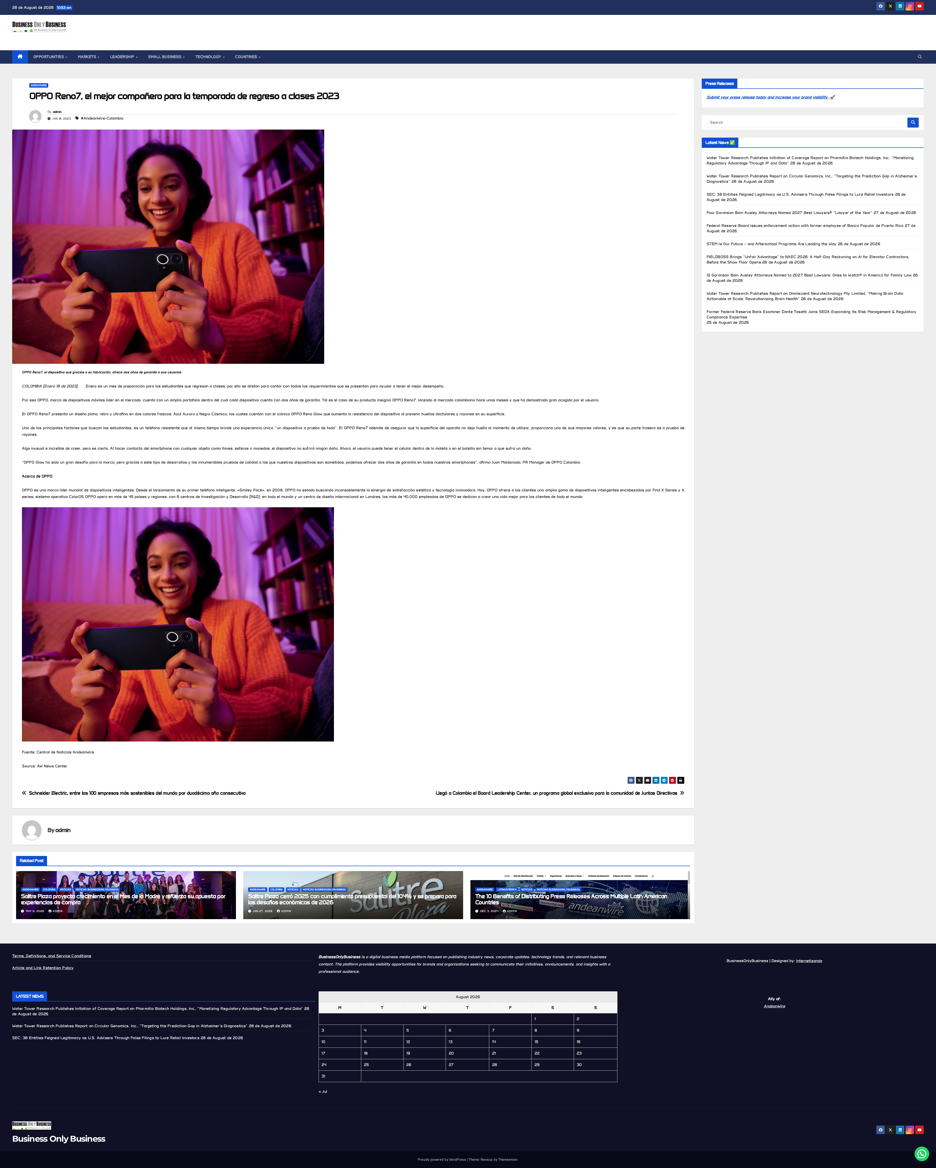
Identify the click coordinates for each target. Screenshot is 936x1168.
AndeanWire (39, 85)
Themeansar (508, 1159)
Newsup (487, 1159)
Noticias (65, 889)
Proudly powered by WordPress (442, 1159)
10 (323, 1041)
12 (408, 1041)
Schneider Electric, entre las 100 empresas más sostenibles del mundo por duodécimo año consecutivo (137, 793)
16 (578, 1041)
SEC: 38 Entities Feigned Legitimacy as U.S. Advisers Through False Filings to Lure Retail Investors (800, 194)
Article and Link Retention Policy (43, 967)
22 (537, 1053)
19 (408, 1053)
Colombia (49, 889)
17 (323, 1053)
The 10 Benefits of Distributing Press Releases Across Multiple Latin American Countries (571, 899)
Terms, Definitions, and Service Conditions (51, 956)
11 (365, 1041)
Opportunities (49, 57)
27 (451, 1064)
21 (494, 1053)
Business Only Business (55, 37)
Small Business (165, 57)
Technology (209, 57)
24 (324, 1064)
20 (451, 1053)
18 (366, 1053)
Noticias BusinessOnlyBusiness (97, 889)
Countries (246, 57)
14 (494, 1041)
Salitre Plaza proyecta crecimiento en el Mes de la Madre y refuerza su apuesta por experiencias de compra (123, 899)
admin (57, 112)
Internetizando (809, 960)
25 (366, 1064)
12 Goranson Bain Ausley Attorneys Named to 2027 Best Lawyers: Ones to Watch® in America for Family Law (809, 275)
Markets (87, 57)
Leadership (123, 57)
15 (536, 1041)
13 (450, 1041)
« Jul (323, 1091)
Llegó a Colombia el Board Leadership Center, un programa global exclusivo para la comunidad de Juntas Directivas (556, 793)
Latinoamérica (507, 889)
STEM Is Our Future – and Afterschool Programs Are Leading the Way (772, 244)
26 (408, 1064)
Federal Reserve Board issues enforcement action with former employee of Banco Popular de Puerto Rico (805, 225)
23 (579, 1053)
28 (494, 1064)
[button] (920, 56)
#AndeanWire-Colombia (102, 118)
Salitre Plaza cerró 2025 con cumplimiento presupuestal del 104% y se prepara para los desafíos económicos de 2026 (352, 899)
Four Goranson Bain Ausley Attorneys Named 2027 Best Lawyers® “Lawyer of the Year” (789, 212)
